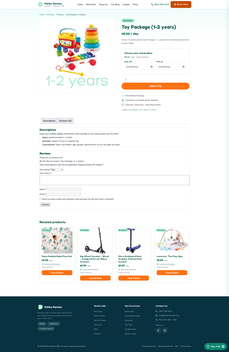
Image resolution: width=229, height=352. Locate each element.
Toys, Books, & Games (148, 110)
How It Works (99, 316)
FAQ (96, 329)
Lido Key (128, 324)
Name (43, 189)
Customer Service (149, 346)
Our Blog (115, 4)
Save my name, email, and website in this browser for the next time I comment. (78, 199)
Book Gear (182, 4)
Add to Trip (155, 86)
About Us (103, 4)
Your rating (45, 169)
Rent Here (91, 4)
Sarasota (129, 320)
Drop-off (128, 62)
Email (43, 194)
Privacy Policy (185, 346)
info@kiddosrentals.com (169, 315)
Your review (46, 173)
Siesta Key (129, 311)
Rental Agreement (165, 346)
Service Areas (100, 320)
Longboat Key (130, 329)
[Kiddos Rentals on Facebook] (158, 330)
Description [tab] (49, 120)
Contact (126, 4)
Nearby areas (130, 333)
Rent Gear (50, 14)
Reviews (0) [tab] (65, 120)
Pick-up (159, 62)
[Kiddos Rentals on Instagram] (165, 330)
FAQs (135, 4)
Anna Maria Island (132, 316)
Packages (60, 14)
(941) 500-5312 (161, 4)
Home (80, 4)
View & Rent (57, 272)
